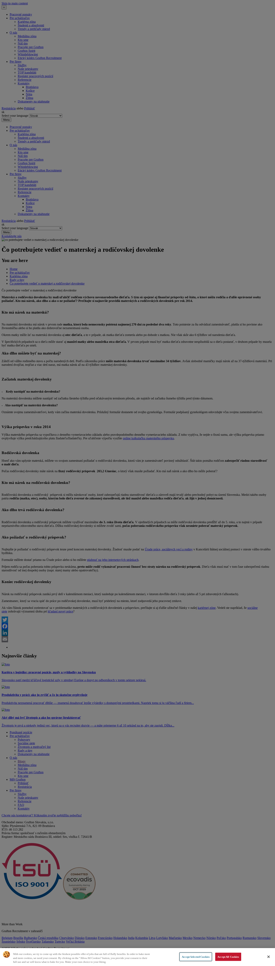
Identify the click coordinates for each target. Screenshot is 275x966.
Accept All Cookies (228, 956)
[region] (137, 957)
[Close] (268, 956)
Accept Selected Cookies (196, 956)
